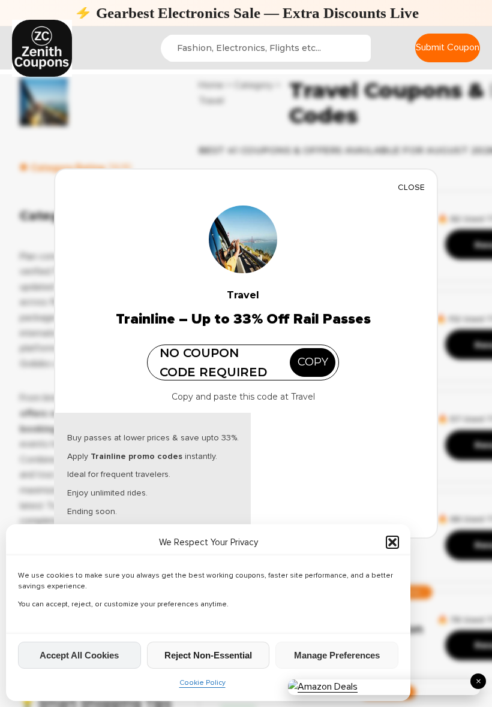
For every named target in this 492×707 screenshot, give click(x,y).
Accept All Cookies (79, 655)
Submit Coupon (447, 47)
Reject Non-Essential (208, 655)
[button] (392, 542)
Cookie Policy (202, 682)
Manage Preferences (337, 655)
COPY (313, 361)
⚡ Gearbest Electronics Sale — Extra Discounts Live (246, 13)
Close (411, 187)
